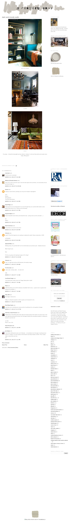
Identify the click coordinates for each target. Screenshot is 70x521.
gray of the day (54, 390)
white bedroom (54, 446)
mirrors (52, 413)
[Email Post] (16, 165)
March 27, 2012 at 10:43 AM (13, 301)
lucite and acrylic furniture (56, 409)
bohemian (53, 351)
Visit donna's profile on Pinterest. (58, 206)
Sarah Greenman (9, 225)
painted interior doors (55, 421)
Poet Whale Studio (9, 305)
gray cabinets (54, 382)
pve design (7, 331)
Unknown (7, 233)
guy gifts (52, 396)
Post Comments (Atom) (13, 347)
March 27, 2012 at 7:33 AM (12, 282)
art (51, 341)
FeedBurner (62, 300)
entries (52, 367)
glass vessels (54, 372)
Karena (6, 189)
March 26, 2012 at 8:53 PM (12, 240)
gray (52, 375)
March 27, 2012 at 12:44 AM (13, 257)
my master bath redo (55, 414)
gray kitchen (53, 387)
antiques (52, 339)
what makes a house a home (57, 443)
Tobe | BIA (7, 294)
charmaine (7, 173)
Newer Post (4, 344)
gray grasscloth (54, 385)
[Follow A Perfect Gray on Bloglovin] (57, 201)
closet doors (53, 356)
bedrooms (53, 346)
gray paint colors (54, 392)
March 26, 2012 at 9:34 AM (12, 177)
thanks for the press (55, 438)
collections (53, 358)
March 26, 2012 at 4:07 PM (12, 222)
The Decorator (8, 267)
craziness (53, 361)
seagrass (53, 430)
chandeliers (53, 355)
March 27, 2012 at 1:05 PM (12, 327)
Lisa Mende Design (9, 278)
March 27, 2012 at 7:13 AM (12, 274)
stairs (52, 433)
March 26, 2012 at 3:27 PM (12, 210)
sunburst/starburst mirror (56, 435)
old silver (53, 418)
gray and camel (54, 377)
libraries (52, 406)
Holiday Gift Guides (55, 334)
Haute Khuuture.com (9, 325)
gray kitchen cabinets (55, 389)
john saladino (54, 401)
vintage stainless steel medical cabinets (59, 440)
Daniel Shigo (8, 204)
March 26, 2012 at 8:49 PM (12, 229)
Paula (6, 285)
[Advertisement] (56, 100)
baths (52, 344)
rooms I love (53, 425)
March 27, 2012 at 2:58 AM (12, 264)
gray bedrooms (54, 378)
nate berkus (53, 416)
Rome (52, 336)
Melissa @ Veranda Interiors (11, 180)
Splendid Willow (8, 243)
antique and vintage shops (56, 338)
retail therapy (53, 423)
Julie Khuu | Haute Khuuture (11, 312)
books (52, 353)
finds (52, 370)
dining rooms (53, 363)
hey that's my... (54, 397)
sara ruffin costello (55, 428)
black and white (54, 348)
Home (25, 344)
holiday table (53, 399)
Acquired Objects (9, 213)
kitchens (52, 402)
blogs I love (53, 350)
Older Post (45, 344)
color (52, 360)
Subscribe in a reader (55, 306)
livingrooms (53, 408)
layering (52, 404)
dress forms (53, 365)
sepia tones (53, 431)
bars (52, 343)
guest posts (53, 394)
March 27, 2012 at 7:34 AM (12, 291)
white (52, 445)
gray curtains (53, 384)
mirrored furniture (54, 411)
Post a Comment (5, 342)
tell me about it (54, 436)
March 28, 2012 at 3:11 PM (12, 339)
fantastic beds (54, 368)
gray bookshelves (54, 380)
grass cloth (53, 373)
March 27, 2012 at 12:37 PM (13, 309)
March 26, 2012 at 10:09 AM (13, 186)
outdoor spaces (54, 419)
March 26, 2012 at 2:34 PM (12, 201)
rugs (52, 426)
